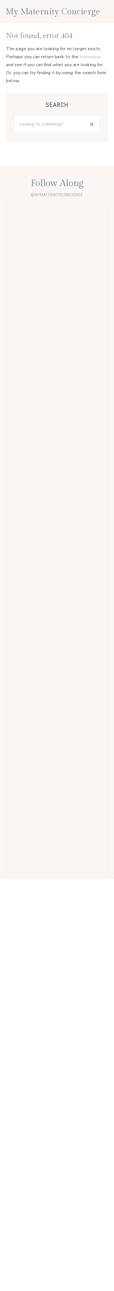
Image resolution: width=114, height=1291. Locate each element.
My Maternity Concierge (53, 12)
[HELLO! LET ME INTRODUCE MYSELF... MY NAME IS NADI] (57, 779)
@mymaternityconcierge (57, 194)
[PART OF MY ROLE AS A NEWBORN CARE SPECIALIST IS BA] (57, 417)
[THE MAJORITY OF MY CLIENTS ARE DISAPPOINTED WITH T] (57, 478)
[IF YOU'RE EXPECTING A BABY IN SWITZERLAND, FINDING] (57, 538)
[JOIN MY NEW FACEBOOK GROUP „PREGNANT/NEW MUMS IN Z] (57, 297)
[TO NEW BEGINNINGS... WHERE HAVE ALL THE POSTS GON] (57, 839)
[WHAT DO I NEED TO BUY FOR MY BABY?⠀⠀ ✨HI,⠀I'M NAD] (57, 598)
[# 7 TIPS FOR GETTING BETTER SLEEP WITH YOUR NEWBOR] (57, 236)
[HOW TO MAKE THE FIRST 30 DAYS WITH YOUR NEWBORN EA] (57, 658)
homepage (90, 57)
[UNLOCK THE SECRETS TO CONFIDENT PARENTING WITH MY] (57, 357)
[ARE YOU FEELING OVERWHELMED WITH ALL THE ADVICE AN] (57, 719)
